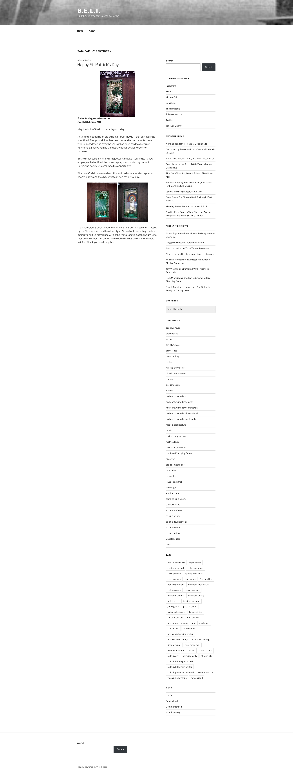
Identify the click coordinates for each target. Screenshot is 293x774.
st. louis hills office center (180, 667)
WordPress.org (173, 712)
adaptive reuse (173, 327)
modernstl (204, 623)
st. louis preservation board (181, 672)
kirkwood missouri (176, 612)
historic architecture (176, 367)
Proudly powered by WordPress (92, 766)
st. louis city (173, 656)
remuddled (171, 470)
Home (80, 30)
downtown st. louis (194, 573)
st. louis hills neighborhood (180, 661)
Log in (169, 695)
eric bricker (190, 579)
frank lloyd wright (176, 584)
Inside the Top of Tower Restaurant (192, 248)
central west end (176, 568)
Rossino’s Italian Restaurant (190, 242)
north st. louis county (176, 447)
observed (170, 459)
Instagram (171, 85)
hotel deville (173, 601)
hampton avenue (176, 595)
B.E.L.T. (89, 10)
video (168, 544)
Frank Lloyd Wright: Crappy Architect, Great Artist (190, 158)
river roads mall (192, 645)
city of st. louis (172, 345)
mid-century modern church (179, 402)
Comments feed (174, 706)
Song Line (170, 103)
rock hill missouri (176, 650)
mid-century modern (176, 396)
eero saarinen (174, 579)
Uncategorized (173, 539)
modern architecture (176, 424)
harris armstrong (196, 595)
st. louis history (173, 533)
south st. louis (172, 493)
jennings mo (173, 606)
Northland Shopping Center (179, 453)
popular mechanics (175, 464)
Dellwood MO (174, 573)
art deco (170, 339)
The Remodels (173, 108)
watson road (197, 678)
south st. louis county (176, 499)
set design (171, 487)
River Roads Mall (174, 481)
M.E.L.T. (169, 91)
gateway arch (174, 590)
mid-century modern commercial (182, 407)
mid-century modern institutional (182, 413)
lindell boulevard (175, 617)
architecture (172, 333)
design (169, 362)
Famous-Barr (206, 579)
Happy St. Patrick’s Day (98, 64)
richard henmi (174, 645)
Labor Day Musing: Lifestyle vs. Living (184, 191)
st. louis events (173, 527)
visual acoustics (205, 672)
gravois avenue (192, 590)
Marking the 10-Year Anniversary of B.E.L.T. (186, 206)
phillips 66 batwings (201, 639)
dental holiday (172, 356)
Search (169, 60)
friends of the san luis (198, 584)
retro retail (171, 476)
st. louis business (174, 510)
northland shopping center (180, 634)
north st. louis (172, 442)
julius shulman (190, 606)
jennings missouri (191, 601)
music (169, 430)
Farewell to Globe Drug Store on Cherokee (194, 254)
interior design (173, 384)
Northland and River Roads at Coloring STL (186, 143)
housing (170, 379)
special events (173, 504)
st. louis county (173, 516)
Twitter (169, 120)
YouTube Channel (174, 125)
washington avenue (177, 678)
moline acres (189, 628)
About (92, 30)
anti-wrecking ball (176, 562)
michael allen (193, 617)
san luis (191, 650)
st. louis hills (206, 656)
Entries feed (172, 701)
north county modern (176, 436)
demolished (171, 350)
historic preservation (176, 373)
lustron (169, 390)
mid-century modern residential (181, 419)
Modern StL (171, 97)
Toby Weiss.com (174, 114)
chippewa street (195, 568)
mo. (193, 623)
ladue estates (195, 612)
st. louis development (176, 521)
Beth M (169, 278)
